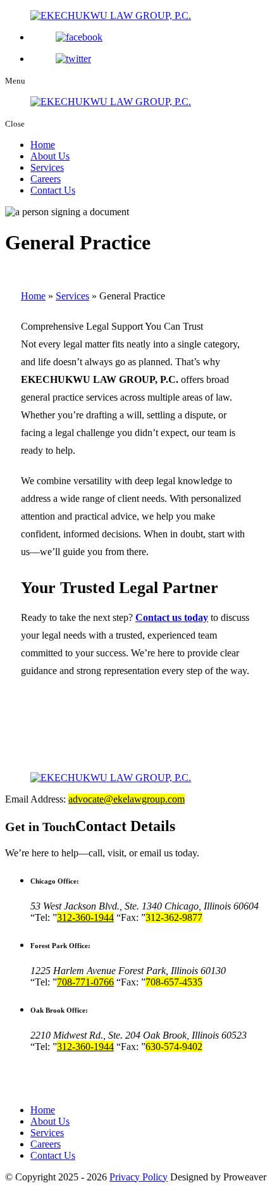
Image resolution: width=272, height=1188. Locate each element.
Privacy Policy (138, 1177)
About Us (50, 156)
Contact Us (52, 190)
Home (42, 144)
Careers (45, 178)
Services (47, 167)
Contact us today (171, 617)
